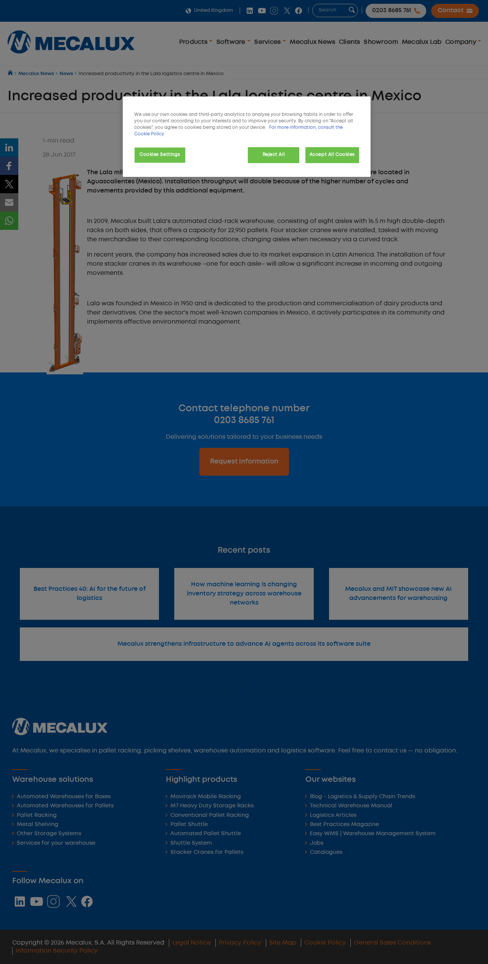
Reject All (274, 155)
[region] (247, 136)
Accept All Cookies (332, 155)
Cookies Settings (160, 155)
